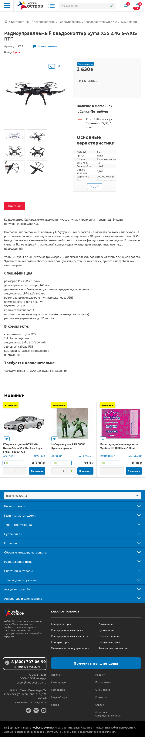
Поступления (103, 682)
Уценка (55, 704)
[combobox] (72, 495)
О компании (102, 689)
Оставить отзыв (47, 46)
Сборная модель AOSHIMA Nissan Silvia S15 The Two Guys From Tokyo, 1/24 (22, 447)
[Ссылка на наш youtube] (43, 710)
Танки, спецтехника (18, 524)
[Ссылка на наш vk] (36, 710)
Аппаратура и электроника (23, 598)
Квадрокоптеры (106, 159)
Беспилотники (14, 506)
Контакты (101, 697)
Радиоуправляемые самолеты (70, 636)
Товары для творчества (20, 580)
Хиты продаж (59, 682)
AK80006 (56, 455)
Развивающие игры (18, 561)
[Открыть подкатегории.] (136, 506)
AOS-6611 (9, 455)
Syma (100, 155)
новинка (11, 405)
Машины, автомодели (20, 515)
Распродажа (58, 689)
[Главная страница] (6, 21)
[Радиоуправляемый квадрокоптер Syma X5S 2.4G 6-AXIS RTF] (14, 136)
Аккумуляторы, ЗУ (17, 589)
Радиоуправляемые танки (67, 629)
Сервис (99, 704)
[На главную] (30, 5)
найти (111, 5)
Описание (14, 206)
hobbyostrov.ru (41, 727)
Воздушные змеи (109, 642)
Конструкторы (60, 642)
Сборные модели (109, 636)
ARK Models (86, 455)
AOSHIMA (39, 455)
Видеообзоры (59, 697)
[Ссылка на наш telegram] (28, 710)
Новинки (14, 395)
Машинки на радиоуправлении (70, 648)
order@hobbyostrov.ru (31, 682)
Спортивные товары (18, 571)
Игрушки (10, 543)
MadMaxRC (135, 455)
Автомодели (106, 623)
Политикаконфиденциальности (106, 714)
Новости (100, 674)
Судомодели (13, 534)
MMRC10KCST (108, 455)
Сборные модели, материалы (25, 552)
